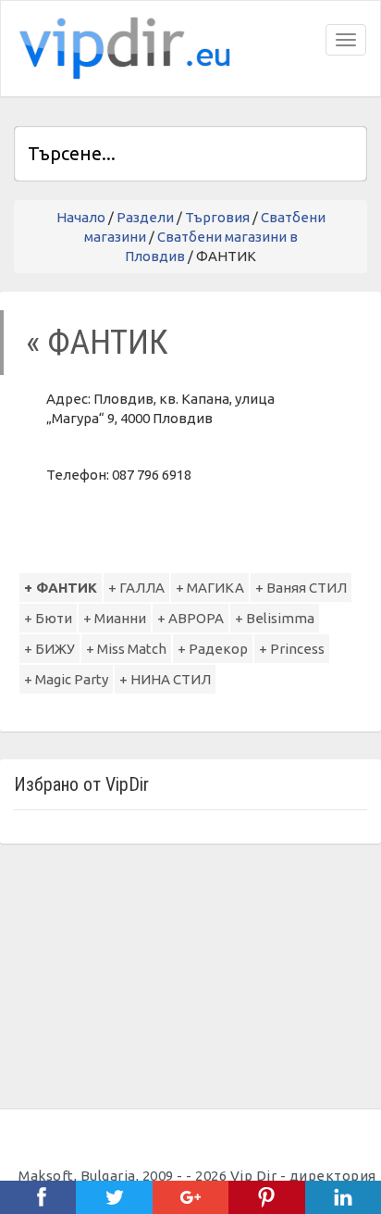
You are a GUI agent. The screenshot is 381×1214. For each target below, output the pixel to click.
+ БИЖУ (49, 649)
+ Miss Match (126, 649)
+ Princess (292, 649)
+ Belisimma (274, 618)
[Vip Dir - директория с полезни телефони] (121, 48)
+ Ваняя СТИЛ (301, 587)
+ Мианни (114, 618)
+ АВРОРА (190, 618)
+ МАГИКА (210, 587)
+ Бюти (48, 618)
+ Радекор (213, 649)
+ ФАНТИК (60, 587)
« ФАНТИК (97, 342)
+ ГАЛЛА (136, 587)
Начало (80, 217)
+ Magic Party (66, 679)
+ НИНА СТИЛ (165, 679)
